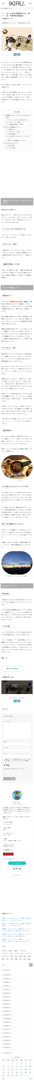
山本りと (15, 925)
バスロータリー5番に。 (15, 122)
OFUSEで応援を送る (8, 859)
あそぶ (4, 18)
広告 (29, 956)
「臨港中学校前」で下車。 (16, 124)
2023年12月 (7, 1011)
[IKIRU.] (17, 3)
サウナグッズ (8, 371)
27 (3, 1075)
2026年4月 (7, 975)
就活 (25, 956)
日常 (12, 959)
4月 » (31, 1079)
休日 (16, 956)
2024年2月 (7, 1004)
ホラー (22, 953)
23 (17, 1072)
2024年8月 (7, 986)
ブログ (16, 953)
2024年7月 (7, 989)
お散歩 (10, 950)
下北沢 (11, 956)
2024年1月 (7, 1007)
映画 (16, 959)
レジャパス (5, 956)
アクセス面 (11, 148)
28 (8, 1075)
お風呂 (11, 18)
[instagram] (17, 869)
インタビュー (22, 950)
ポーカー (28, 953)
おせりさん (16, 920)
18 (26, 1069)
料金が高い (11, 145)
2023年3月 (7, 1044)
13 (3, 1069)
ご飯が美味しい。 (13, 134)
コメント (6, 721)
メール (5, 747)
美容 (25, 959)
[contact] (20, 869)
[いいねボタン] (2, 658)
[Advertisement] (17, 174)
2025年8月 (7, 982)
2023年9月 (7, 1022)
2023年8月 (7, 1026)
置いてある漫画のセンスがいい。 (18, 140)
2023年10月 (7, 1018)
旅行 (7, 959)
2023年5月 (7, 1036)
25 (26, 1072)
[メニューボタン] (3, 3)
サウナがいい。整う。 (14, 132)
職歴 (29, 959)
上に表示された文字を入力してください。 (14, 769)
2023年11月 (7, 1015)
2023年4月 (7, 1040)
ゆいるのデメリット (11, 143)
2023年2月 (7, 1047)
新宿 (3, 959)
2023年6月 (7, 1033)
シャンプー (21, 72)
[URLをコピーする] (18, 54)
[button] (15, 54)
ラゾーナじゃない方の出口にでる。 (18, 120)
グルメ (11, 953)
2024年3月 (7, 1000)
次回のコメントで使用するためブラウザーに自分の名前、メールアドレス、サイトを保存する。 (17, 761)
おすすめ (4, 950)
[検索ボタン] (30, 3)
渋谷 (20, 959)
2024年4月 (7, 997)
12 (30, 1066)
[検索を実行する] (31, 965)
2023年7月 (7, 1029)
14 (8, 1069)
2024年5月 (7, 993)
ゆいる (21, 77)
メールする (17, 863)
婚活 (20, 956)
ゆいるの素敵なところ (12, 127)
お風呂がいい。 (12, 129)
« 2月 (3, 1079)
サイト (5, 753)
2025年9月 (7, 978)
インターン (5, 953)
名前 (5, 741)
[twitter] (14, 869)
